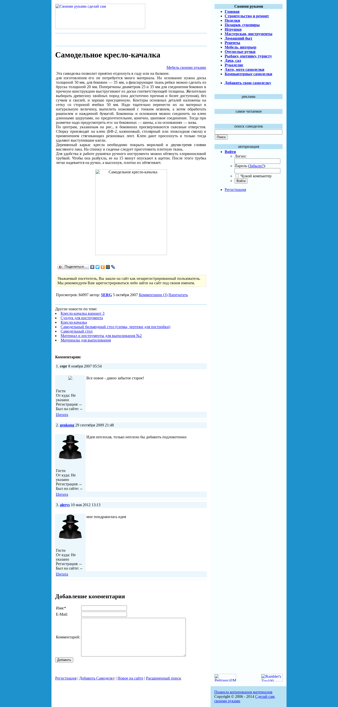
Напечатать (178, 295)
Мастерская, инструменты (248, 34)
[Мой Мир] (108, 267)
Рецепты (232, 43)
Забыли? (256, 166)
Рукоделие (234, 65)
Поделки (232, 20)
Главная (232, 11)
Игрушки (233, 29)
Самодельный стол (77, 331)
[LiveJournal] (113, 267)
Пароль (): (250, 166)
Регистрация (235, 189)
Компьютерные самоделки (248, 74)
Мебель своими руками (186, 67)
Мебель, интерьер (240, 47)
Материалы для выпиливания (86, 340)
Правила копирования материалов (243, 692)
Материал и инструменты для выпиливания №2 (101, 336)
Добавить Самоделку (97, 678)
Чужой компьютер (255, 176)
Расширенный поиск (163, 678)
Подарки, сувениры (242, 25)
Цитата (62, 415)
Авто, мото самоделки (244, 69)
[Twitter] (97, 267)
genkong (67, 425)
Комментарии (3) (153, 295)
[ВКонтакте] (92, 267)
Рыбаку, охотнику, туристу (248, 56)
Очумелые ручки (240, 52)
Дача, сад (233, 60)
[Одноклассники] (102, 267)
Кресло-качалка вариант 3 (82, 313)
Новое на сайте (130, 678)
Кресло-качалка (74, 322)
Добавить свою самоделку (248, 83)
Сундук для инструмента (82, 318)
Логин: (240, 156)
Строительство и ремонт (247, 16)
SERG (106, 295)
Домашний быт (238, 38)
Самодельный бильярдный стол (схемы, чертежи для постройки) (115, 327)
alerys (65, 505)
